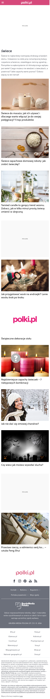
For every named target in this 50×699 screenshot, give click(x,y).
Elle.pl (12, 632)
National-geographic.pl (13, 654)
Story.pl (37, 654)
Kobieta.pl (37, 636)
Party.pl (37, 632)
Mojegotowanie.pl (13, 650)
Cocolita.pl (13, 641)
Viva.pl (37, 645)
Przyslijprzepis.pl (37, 641)
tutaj (21, 696)
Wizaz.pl (37, 650)
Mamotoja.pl (13, 645)
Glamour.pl (12, 636)
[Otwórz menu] (2, 2)
